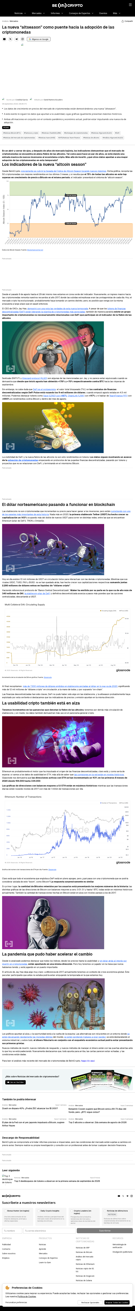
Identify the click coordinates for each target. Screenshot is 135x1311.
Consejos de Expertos (48, 1258)
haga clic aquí (88, 1060)
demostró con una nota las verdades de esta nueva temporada (57, 308)
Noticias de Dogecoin (85, 1276)
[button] (17, 1217)
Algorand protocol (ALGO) (34, 378)
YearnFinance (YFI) (118, 395)
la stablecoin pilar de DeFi (37, 593)
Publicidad (6, 1244)
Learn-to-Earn (45, 1262)
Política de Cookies (26, 1296)
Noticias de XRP (83, 1247)
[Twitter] (10, 39)
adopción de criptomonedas (23, 460)
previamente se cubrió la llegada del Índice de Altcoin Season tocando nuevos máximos (63, 171)
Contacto (6, 1249)
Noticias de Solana (84, 1280)
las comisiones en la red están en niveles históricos (99, 774)
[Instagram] (22, 39)
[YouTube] (4, 39)
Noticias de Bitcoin (84, 1252)
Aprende (42, 1249)
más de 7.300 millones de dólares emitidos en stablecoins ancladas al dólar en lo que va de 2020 (70, 686)
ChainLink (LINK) (76, 395)
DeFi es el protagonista (44, 389)
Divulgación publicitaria (122, 1252)
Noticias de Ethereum (85, 1264)
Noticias (42, 1244)
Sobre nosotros (9, 1253)
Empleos (5, 1258)
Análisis (5, 21)
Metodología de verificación (119, 1246)
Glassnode (48, 677)
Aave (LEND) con (55, 395)
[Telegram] (16, 39)
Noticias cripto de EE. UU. (85, 1270)
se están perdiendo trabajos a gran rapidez (85, 1037)
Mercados (14, 21)
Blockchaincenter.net (35, 250)
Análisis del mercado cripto (84, 1258)
